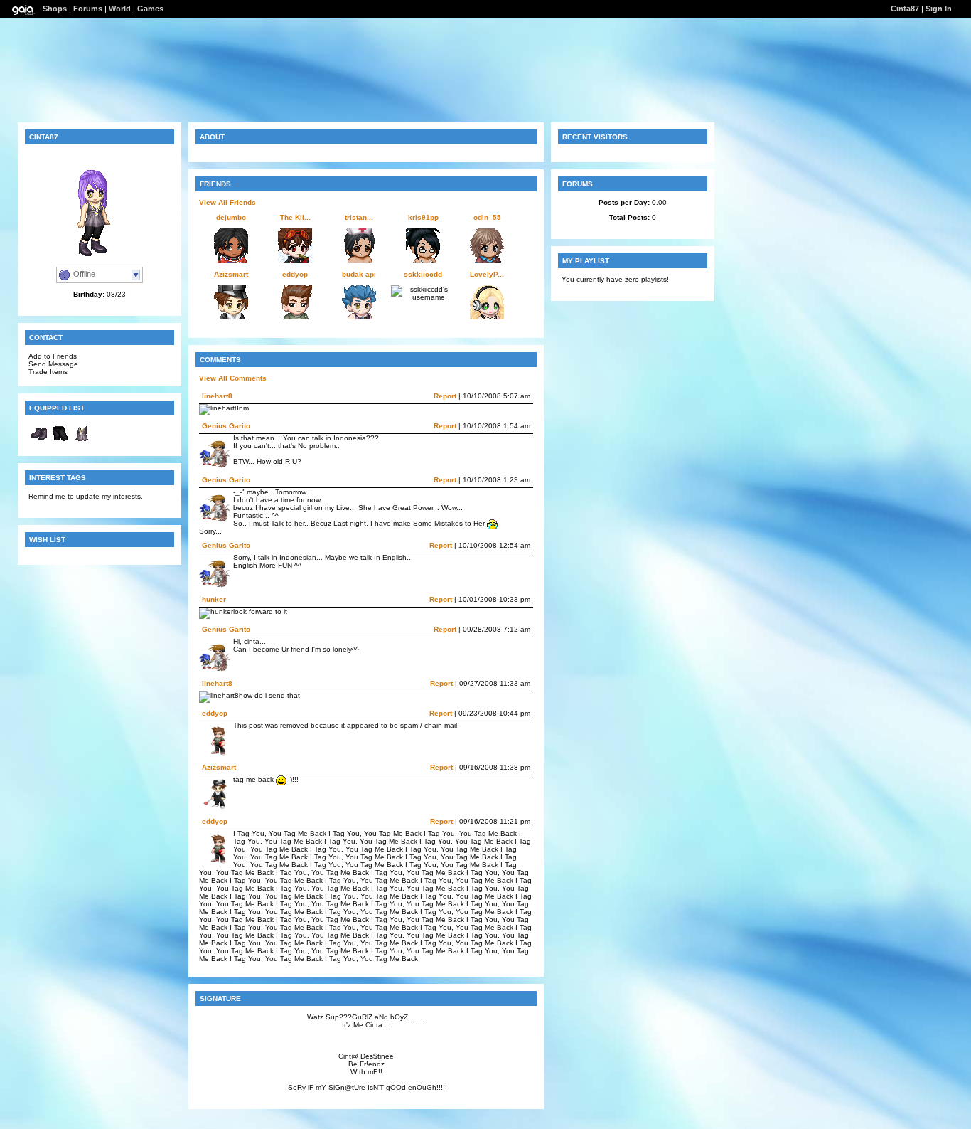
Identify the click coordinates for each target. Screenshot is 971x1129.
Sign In (939, 8)
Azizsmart (231, 274)
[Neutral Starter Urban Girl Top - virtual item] (81, 441)
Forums (87, 8)
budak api (359, 274)
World (120, 8)
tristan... (359, 217)
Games (150, 8)
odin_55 (487, 217)
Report (445, 396)
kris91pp (423, 217)
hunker (214, 599)
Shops (55, 8)
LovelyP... (487, 274)
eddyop (295, 274)
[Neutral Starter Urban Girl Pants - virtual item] (60, 441)
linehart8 (217, 396)
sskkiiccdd (423, 274)
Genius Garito (226, 426)
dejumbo (231, 217)
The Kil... (295, 217)
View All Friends (227, 202)
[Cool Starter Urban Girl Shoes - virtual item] (39, 441)
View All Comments (233, 378)
